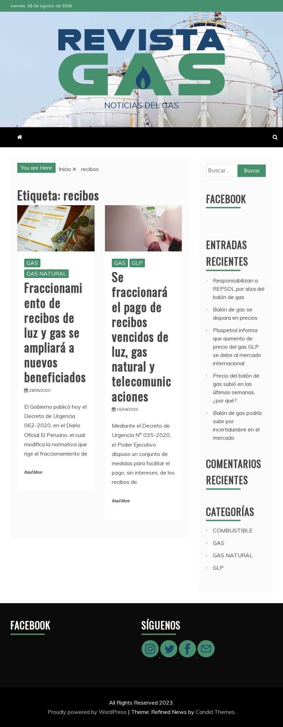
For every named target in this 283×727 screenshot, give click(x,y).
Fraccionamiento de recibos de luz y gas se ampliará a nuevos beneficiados (55, 332)
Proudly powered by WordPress (88, 711)
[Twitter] (169, 655)
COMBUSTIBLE (233, 530)
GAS (32, 262)
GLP (137, 262)
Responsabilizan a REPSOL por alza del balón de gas (238, 288)
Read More (33, 472)
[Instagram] (151, 655)
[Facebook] (188, 655)
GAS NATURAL (46, 273)
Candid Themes (215, 711)
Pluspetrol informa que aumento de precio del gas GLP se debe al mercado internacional (237, 347)
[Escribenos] (206, 655)
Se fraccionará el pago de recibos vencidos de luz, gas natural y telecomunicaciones (141, 336)
